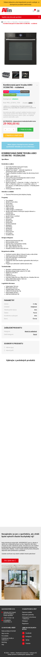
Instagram (29, 636)
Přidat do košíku (26, 130)
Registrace (25, 623)
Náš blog (4, 642)
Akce (8, 22)
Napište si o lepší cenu (14, 135)
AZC (32, 654)
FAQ (3, 644)
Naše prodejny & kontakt (9, 631)
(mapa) (14, 612)
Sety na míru (5, 633)
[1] (39, 17)
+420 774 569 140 (8, 618)
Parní (35, 334)
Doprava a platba (27, 612)
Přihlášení (25, 621)
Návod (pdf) (9, 350)
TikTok (27, 640)
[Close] (38, 2)
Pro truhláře (5, 636)
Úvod (4, 22)
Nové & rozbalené (24, 22)
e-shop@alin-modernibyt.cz (7, 621)
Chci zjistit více (9, 561)
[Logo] (7, 11)
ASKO (30, 103)
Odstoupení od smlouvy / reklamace (29, 617)
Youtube (28, 643)
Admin (13, 653)
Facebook (28, 633)
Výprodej (14, 22)
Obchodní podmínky (28, 614)
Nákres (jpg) (10, 347)
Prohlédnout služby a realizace (8, 639)
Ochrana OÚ (33, 653)
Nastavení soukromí (22, 653)
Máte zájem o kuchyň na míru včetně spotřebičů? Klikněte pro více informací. (20, 145)
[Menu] (38, 10)
